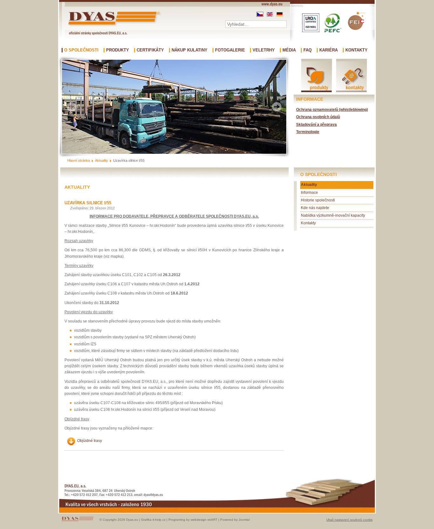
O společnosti (81, 50)
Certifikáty (150, 50)
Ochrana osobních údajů (318, 117)
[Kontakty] (351, 91)
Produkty (117, 50)
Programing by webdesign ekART (192, 519)
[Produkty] (317, 91)
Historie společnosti (318, 200)
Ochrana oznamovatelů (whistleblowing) (332, 109)
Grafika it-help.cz (153, 519)
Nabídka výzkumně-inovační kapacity (333, 215)
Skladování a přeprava (316, 124)
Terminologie (307, 132)
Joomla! (244, 519)
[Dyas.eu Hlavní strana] (115, 26)
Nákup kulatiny (189, 50)
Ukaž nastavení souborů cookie (349, 519)
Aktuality (309, 184)
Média (289, 50)
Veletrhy (264, 50)
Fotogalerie (230, 50)
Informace (309, 192)
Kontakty (356, 50)
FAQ (307, 50)
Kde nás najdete (315, 208)
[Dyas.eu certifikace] (332, 46)
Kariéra (328, 50)
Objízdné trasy (89, 440)
